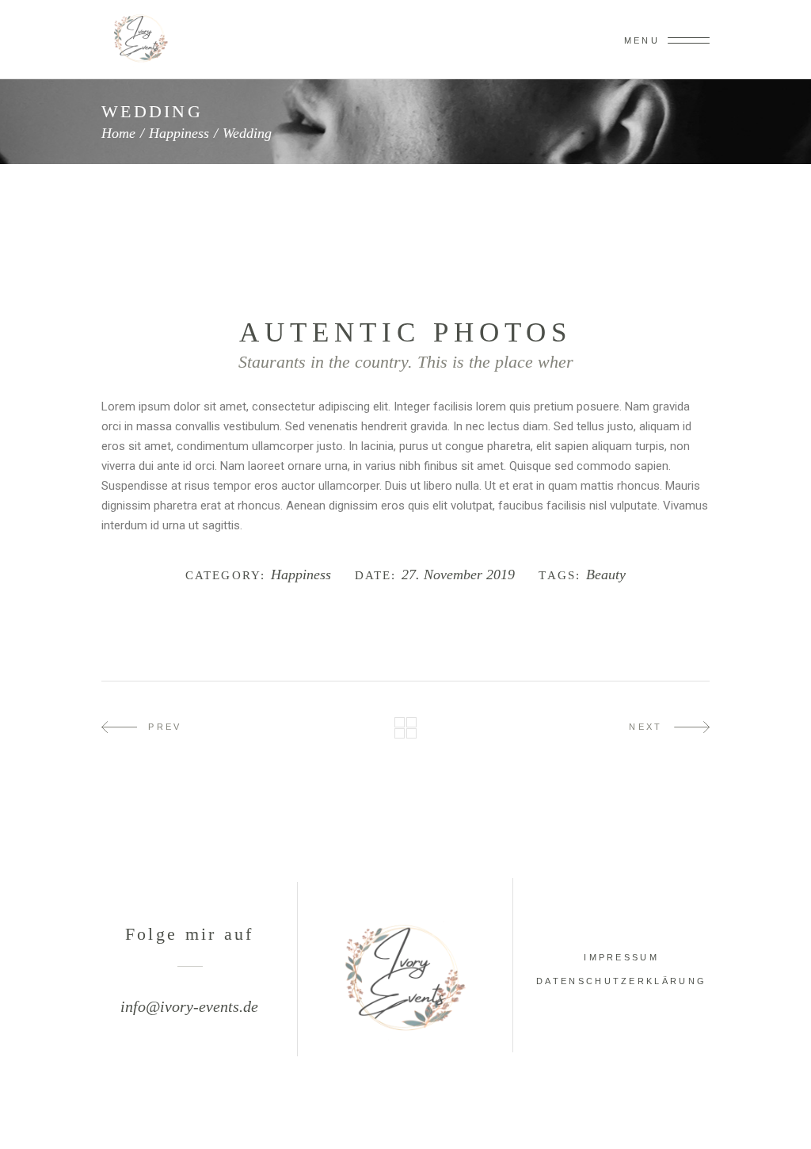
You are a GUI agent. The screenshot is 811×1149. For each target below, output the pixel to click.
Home (118, 133)
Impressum (621, 957)
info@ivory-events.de (189, 1006)
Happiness (179, 133)
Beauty (606, 574)
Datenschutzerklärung (621, 981)
